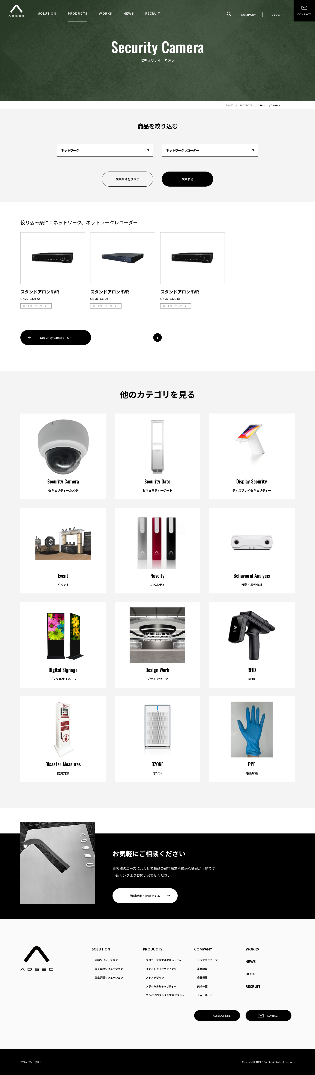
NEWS (128, 13)
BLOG (276, 14)
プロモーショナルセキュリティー (165, 960)
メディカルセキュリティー (161, 986)
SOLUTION (47, 13)
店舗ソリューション (106, 960)
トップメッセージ (207, 960)
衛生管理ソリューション (109, 977)
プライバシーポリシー (32, 1062)
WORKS (105, 13)
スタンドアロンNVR (39, 292)
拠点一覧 (202, 986)
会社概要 (202, 977)
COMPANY (248, 14)
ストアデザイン (155, 977)
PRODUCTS (77, 13)
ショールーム (205, 995)
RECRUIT (152, 13)
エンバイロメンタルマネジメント (165, 995)
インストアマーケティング (161, 968)
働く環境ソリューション (109, 968)
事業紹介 (202, 968)
